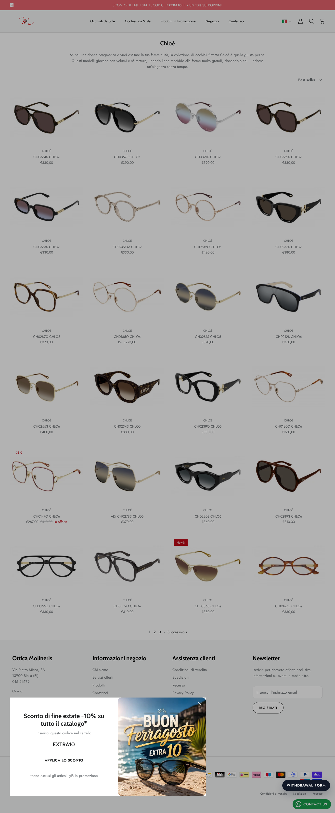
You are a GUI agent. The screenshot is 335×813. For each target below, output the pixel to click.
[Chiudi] (199, 703)
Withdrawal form (306, 785)
